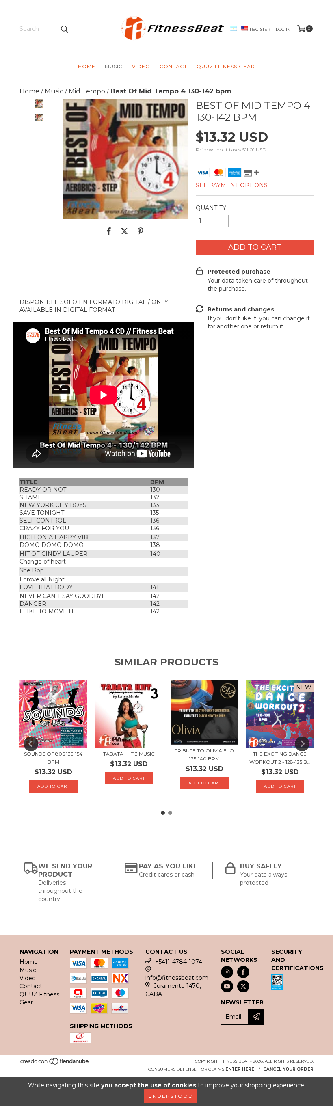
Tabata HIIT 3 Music (129, 754)
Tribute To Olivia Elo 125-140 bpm (204, 754)
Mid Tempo (87, 91)
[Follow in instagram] (227, 972)
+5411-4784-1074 (178, 962)
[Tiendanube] (55, 1063)
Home (86, 66)
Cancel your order (288, 1069)
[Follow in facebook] (243, 972)
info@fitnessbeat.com (176, 977)
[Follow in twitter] (243, 986)
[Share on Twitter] (124, 231)
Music (114, 66)
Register (260, 29)
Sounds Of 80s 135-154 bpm (53, 758)
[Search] (64, 29)
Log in (283, 29)
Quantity (211, 208)
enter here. (240, 1069)
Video (141, 66)
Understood (170, 1096)
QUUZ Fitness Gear (226, 66)
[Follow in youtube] (227, 986)
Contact (173, 66)
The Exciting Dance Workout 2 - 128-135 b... (280, 758)
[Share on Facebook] (109, 231)
